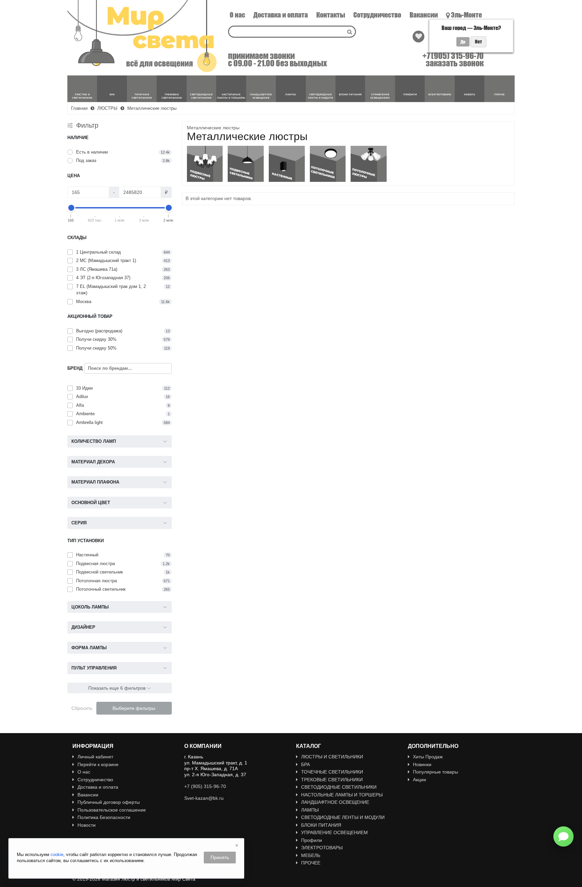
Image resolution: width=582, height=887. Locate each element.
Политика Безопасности (103, 817)
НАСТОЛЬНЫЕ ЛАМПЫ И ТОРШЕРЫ (342, 794)
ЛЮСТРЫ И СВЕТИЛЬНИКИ (332, 756)
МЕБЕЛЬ (310, 855)
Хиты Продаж (428, 756)
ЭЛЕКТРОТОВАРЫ (322, 847)
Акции (419, 779)
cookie (57, 854)
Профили (311, 840)
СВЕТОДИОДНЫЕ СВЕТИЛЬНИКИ (339, 787)
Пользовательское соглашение (111, 810)
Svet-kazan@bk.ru (204, 798)
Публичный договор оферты (108, 802)
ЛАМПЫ (310, 810)
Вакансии (424, 15)
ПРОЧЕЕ (310, 862)
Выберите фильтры (133, 708)
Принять (220, 857)
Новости (86, 825)
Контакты (330, 15)
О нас (237, 15)
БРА (305, 764)
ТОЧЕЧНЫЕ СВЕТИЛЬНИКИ (332, 772)
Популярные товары (435, 772)
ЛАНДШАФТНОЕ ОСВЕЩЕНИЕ (335, 802)
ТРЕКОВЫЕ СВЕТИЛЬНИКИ (332, 779)
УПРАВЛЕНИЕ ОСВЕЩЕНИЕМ (334, 832)
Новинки (422, 764)
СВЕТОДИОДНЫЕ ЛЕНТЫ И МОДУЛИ (343, 817)
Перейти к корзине (98, 764)
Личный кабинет (95, 756)
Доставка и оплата (280, 15)
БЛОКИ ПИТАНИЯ (321, 825)
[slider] (71, 208)
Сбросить (81, 708)
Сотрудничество (377, 15)
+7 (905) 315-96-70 (453, 56)
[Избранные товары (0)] (418, 36)
